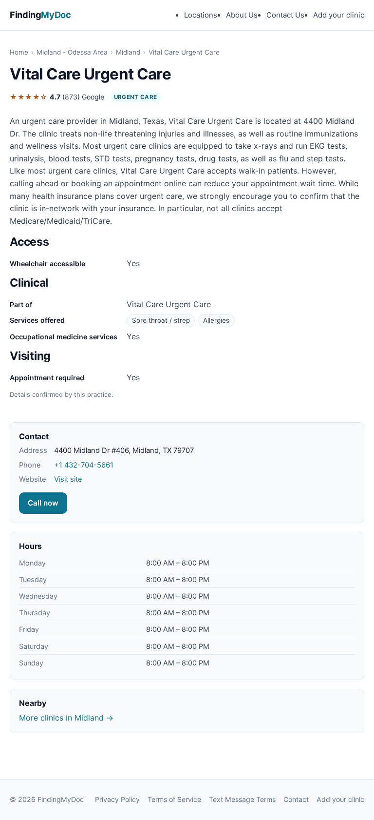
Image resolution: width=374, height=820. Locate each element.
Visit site (68, 479)
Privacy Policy (117, 799)
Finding (40, 14)
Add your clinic (338, 15)
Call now (43, 503)
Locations (200, 15)
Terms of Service (174, 799)
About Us (242, 15)
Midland (128, 52)
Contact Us (285, 15)
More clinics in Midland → (66, 717)
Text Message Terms (242, 799)
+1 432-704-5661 (83, 465)
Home (19, 52)
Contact (296, 799)
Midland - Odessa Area (72, 52)
